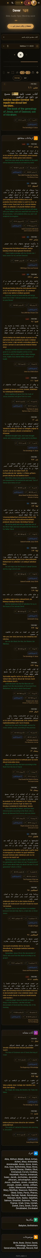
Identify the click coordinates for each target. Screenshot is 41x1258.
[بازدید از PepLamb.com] (33, 2)
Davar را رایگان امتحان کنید (20, 26)
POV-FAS (17, 78)
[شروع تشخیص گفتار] (8, 46)
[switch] (27, 72)
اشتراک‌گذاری (31, 136)
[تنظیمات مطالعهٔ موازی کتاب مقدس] (33, 73)
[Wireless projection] (8, 73)
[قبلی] (26, 55)
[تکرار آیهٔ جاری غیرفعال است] (17, 73)
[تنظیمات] (37, 73)
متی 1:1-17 (21, 132)
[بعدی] (14, 55)
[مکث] (20, 55)
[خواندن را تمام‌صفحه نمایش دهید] (13, 73)
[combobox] (20, 37)
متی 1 (33, 132)
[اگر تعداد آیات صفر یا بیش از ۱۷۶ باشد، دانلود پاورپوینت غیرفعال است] (4, 73)
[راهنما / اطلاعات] (37, 46)
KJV (25, 78)
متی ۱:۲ (33, 87)
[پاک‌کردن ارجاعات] (4, 46)
